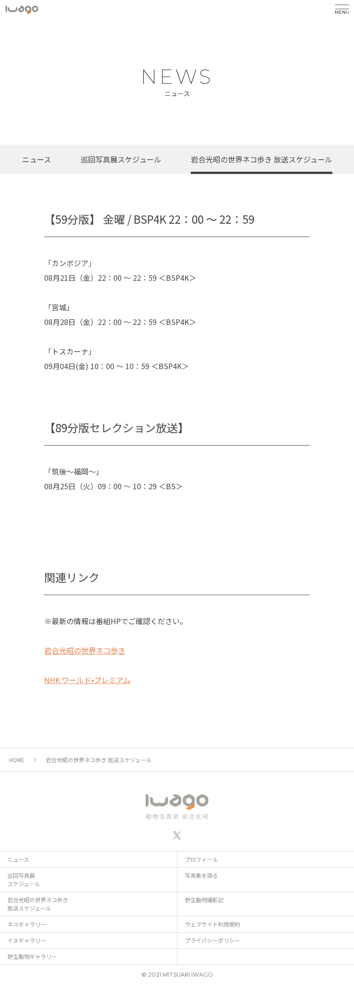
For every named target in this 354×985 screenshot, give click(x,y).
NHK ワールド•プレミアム (87, 679)
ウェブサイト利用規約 (212, 924)
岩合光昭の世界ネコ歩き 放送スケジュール (261, 159)
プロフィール (201, 859)
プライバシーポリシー (212, 940)
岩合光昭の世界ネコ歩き (84, 650)
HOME (16, 760)
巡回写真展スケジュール (121, 159)
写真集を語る (201, 875)
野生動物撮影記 (204, 900)
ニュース (36, 159)
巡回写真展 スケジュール (23, 879)
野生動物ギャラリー (32, 956)
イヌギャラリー (26, 940)
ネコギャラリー (26, 924)
